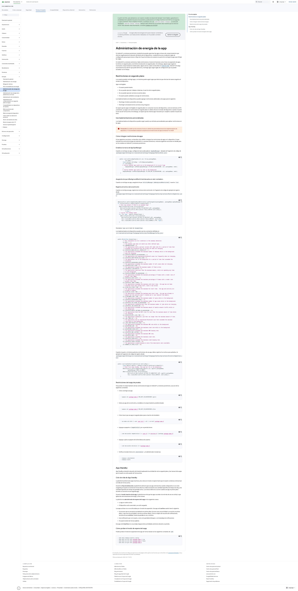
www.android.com (211, 574)
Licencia (54, 587)
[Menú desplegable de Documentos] (22, 2)
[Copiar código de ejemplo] (181, 157)
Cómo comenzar (16, 10)
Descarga (25, 571)
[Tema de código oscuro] (179, 157)
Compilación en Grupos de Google (123, 579)
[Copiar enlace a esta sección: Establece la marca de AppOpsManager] (143, 148)
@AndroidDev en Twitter (120, 569)
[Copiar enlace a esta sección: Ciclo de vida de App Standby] (138, 478)
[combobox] (263, 1)
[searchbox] (10, 15)
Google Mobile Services (212, 576)
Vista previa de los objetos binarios (31, 574)
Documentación (7, 6)
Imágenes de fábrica (28, 576)
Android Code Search (32, 2)
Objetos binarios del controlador (30, 579)
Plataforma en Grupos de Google (122, 576)
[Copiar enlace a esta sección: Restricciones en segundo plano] (145, 76)
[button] (9, 24)
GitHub (24, 581)
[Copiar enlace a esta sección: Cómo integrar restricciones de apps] (144, 136)
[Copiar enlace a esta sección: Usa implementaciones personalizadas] (145, 118)
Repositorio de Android (28, 566)
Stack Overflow (210, 579)
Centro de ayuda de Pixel (212, 569)
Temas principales (41, 10)
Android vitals (165, 66)
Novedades (5, 10)
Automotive (82, 10)
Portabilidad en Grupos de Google (122, 581)
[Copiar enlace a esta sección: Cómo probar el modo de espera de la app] (148, 529)
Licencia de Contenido (173, 553)
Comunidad (37, 587)
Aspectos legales (45, 587)
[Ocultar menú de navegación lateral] (18, 588)
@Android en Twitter (119, 566)
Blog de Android (118, 571)
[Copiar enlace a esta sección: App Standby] (129, 468)
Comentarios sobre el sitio (70, 587)
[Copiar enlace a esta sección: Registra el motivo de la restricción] (140, 187)
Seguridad (28, 10)
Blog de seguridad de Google (121, 574)
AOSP (117, 42)
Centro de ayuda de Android (213, 566)
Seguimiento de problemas (213, 581)
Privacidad (59, 587)
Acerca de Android (27, 587)
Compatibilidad (54, 10)
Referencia (93, 10)
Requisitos (25, 569)
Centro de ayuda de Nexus (212, 571)
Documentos (16, 2)
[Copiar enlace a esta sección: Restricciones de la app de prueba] (142, 383)
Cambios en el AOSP (151, 25)
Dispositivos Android (68, 10)
